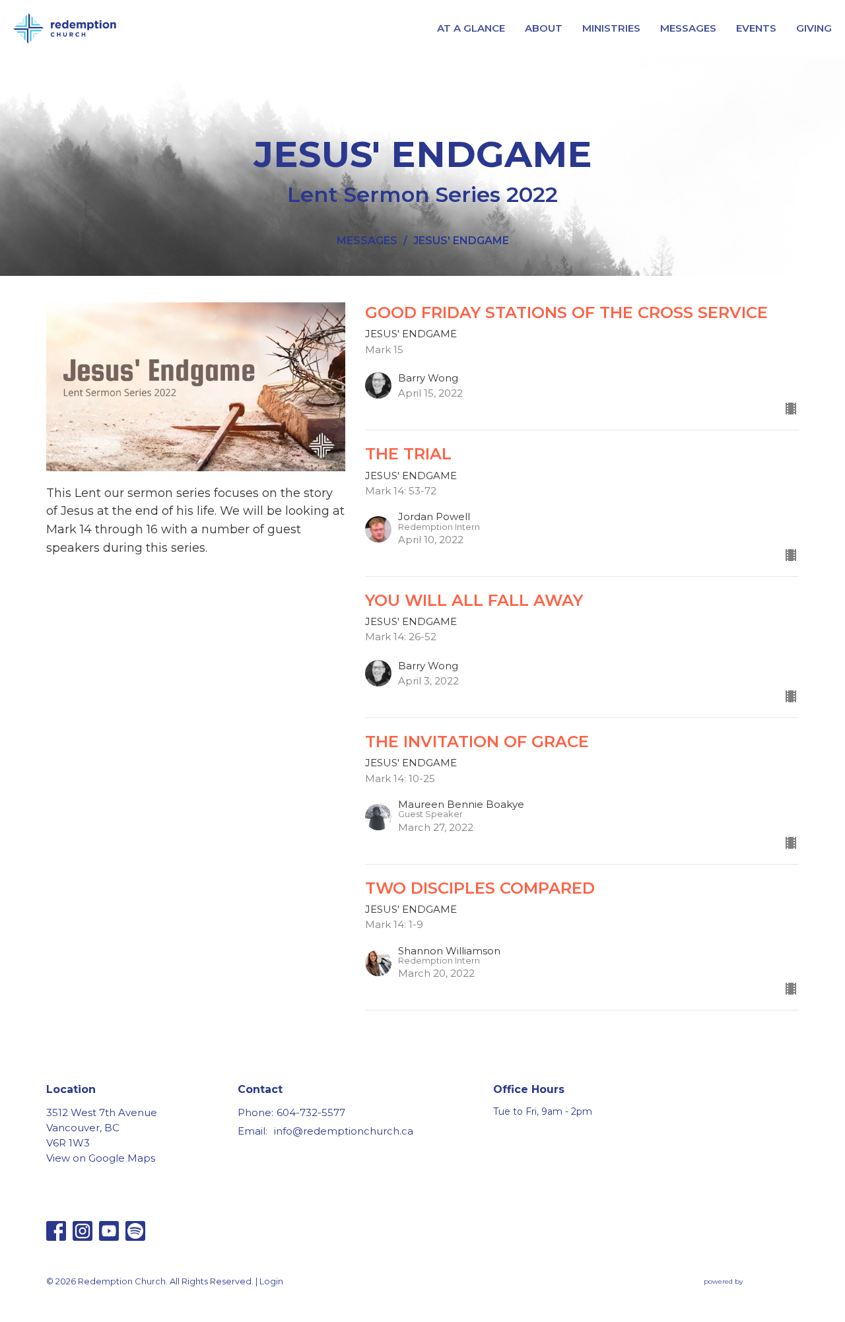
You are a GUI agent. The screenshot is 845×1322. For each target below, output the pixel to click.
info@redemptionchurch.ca (343, 1131)
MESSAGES (688, 28)
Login (271, 1281)
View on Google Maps (100, 1158)
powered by (745, 1292)
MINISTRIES (611, 28)
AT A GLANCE (471, 28)
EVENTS (756, 28)
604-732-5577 (311, 1112)
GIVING (814, 28)
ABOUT (543, 28)
